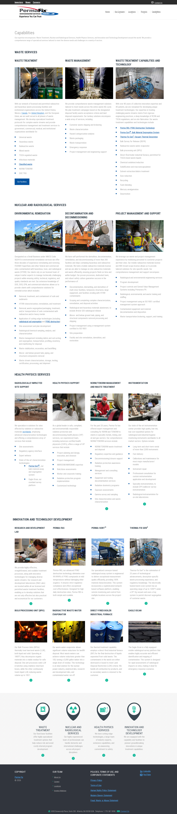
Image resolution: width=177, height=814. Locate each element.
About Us (57, 777)
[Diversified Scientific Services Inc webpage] (106, 680)
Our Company (120, 12)
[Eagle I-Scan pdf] (144, 674)
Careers (56, 782)
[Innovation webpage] (30, 603)
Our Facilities (22, 182)
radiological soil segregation (30, 321)
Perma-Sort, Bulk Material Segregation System (139, 132)
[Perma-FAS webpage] (69, 600)
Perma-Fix (19, 777)
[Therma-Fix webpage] (146, 603)
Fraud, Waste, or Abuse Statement (104, 800)
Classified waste (25, 164)
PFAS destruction (52, 321)
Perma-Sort (34, 466)
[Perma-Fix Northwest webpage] (30, 680)
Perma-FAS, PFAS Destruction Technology (137, 128)
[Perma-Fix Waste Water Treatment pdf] (68, 680)
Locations (132, 12)
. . (43, 755)
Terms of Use (95, 785)
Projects (144, 12)
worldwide (27, 432)
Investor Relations (60, 791)
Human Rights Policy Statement (103, 790)
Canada (24, 113)
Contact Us (158, 3)
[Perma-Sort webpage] (107, 603)
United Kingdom (37, 113)
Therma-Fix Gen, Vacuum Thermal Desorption (139, 137)
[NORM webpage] (106, 508)
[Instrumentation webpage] (144, 504)
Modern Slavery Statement (101, 795)
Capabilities (156, 12)
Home (107, 12)
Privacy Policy (96, 780)
